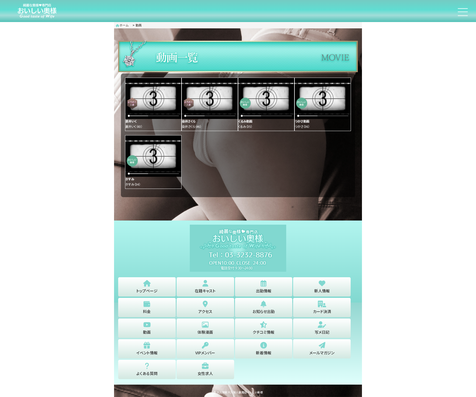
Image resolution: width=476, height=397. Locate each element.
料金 (147, 311)
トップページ (147, 290)
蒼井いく (133, 126)
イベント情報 (147, 352)
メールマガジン (321, 352)
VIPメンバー (205, 352)
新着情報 (263, 352)
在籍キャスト (205, 290)
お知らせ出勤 (264, 311)
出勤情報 (263, 290)
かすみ (132, 184)
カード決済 (322, 311)
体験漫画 (205, 332)
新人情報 (322, 290)
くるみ (245, 126)
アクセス (205, 311)
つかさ (302, 126)
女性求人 (205, 373)
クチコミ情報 (263, 332)
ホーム (123, 25)
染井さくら (191, 126)
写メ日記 (322, 332)
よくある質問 (147, 373)
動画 (139, 25)
